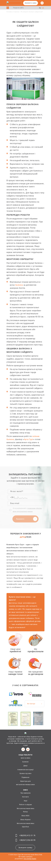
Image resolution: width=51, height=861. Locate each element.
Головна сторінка (13, 12)
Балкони (25, 762)
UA (43, 8)
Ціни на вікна (25, 758)
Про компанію (26, 793)
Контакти (25, 797)
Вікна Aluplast (25, 819)
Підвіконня (25, 777)
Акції (25, 801)
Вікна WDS (25, 816)
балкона (19, 285)
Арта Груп (28, 439)
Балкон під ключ (25, 773)
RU (40, 8)
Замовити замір (30, 3)
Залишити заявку (25, 847)
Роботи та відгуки (25, 804)
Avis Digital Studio (30, 859)
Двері (25, 766)
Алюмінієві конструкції (25, 769)
